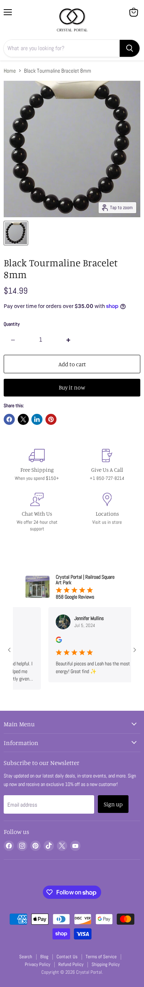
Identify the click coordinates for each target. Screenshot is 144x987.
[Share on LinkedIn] (36, 419)
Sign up (113, 804)
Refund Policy (70, 964)
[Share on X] (23, 419)
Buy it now (72, 387)
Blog (44, 956)
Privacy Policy (37, 964)
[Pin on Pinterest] (50, 419)
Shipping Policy (106, 964)
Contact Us (67, 956)
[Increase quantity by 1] (69, 339)
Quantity (12, 324)
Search (25, 956)
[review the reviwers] (51, 641)
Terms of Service (101, 956)
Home (10, 70)
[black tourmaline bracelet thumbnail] (16, 233)
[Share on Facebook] (9, 419)
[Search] (130, 48)
